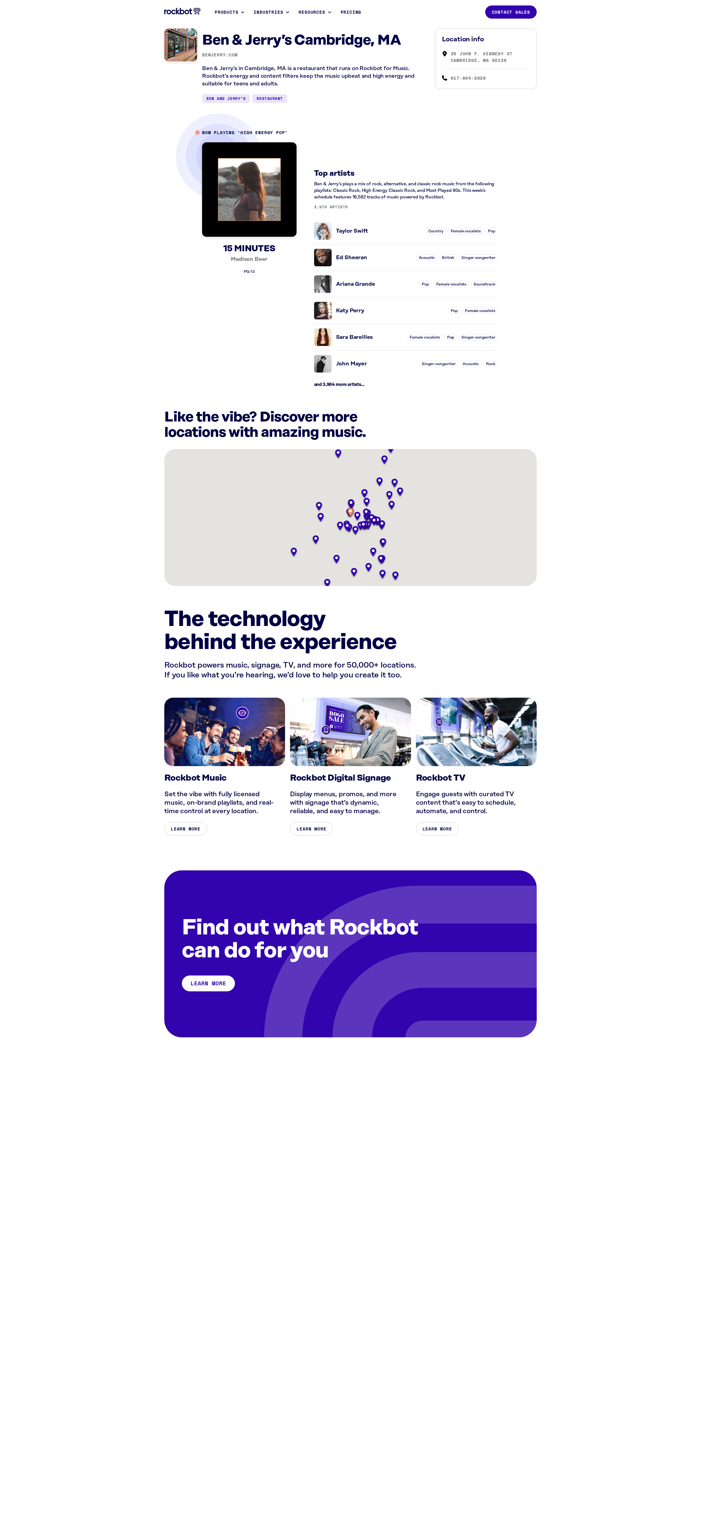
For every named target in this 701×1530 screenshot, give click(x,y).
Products (226, 12)
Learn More (185, 828)
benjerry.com (220, 54)
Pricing (351, 12)
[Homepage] (182, 11)
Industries (268, 12)
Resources (311, 12)
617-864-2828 (468, 78)
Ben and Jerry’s (226, 98)
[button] (350, 513)
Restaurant (270, 98)
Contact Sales (511, 12)
